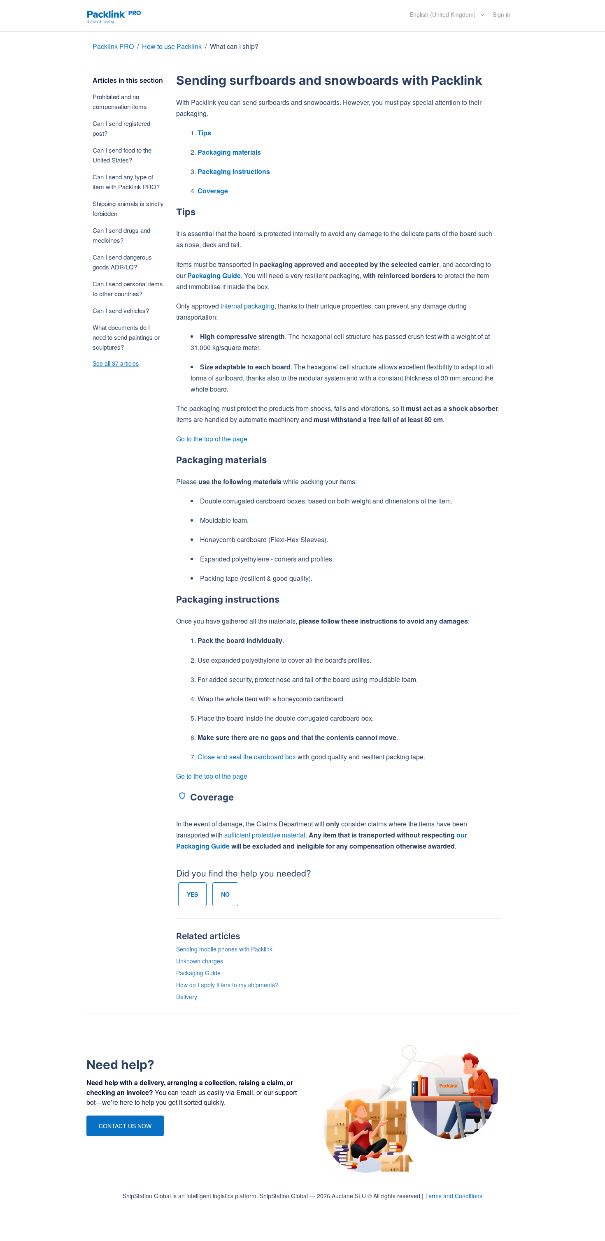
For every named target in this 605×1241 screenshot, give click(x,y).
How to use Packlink (172, 46)
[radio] (192, 894)
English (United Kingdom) (443, 14)
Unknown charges (199, 961)
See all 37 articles (116, 363)
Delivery (186, 997)
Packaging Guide (214, 275)
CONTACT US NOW (125, 1126)
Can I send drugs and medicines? (121, 235)
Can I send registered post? (121, 128)
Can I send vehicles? (121, 310)
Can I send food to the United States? (122, 155)
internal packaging (248, 306)
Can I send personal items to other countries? (128, 288)
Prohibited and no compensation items (120, 101)
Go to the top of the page (211, 438)
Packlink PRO (113, 46)
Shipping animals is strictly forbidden (128, 208)
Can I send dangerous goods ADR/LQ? (122, 262)
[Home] (114, 16)
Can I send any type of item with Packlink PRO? (126, 181)
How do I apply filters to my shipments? (227, 985)
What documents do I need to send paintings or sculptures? (126, 337)
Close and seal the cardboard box (247, 756)
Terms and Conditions (453, 1196)
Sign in (501, 14)
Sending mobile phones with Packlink (224, 949)
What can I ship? (234, 46)
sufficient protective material (264, 835)
